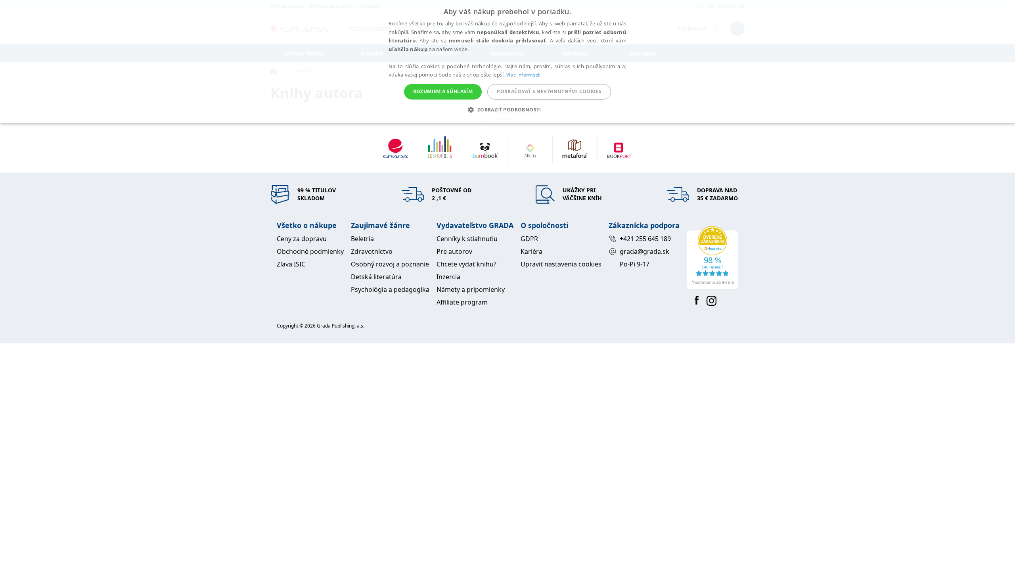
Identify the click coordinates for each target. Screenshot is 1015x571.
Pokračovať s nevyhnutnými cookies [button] (549, 91)
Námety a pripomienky (471, 289)
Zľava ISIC (291, 264)
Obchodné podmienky (310, 251)
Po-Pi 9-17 (634, 264)
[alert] (507, 61)
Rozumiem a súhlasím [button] (443, 91)
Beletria (362, 238)
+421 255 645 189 (645, 238)
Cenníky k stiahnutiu (467, 238)
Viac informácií (523, 74)
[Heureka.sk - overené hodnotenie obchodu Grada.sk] (712, 257)
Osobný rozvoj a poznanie (390, 264)
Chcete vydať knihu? (466, 264)
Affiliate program (462, 302)
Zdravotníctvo (372, 251)
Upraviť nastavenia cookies (561, 264)
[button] (507, 109)
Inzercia (448, 276)
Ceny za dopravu (302, 238)
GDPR (529, 238)
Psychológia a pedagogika (390, 289)
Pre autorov (454, 251)
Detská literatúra (376, 276)
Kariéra (531, 251)
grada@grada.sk (644, 251)
